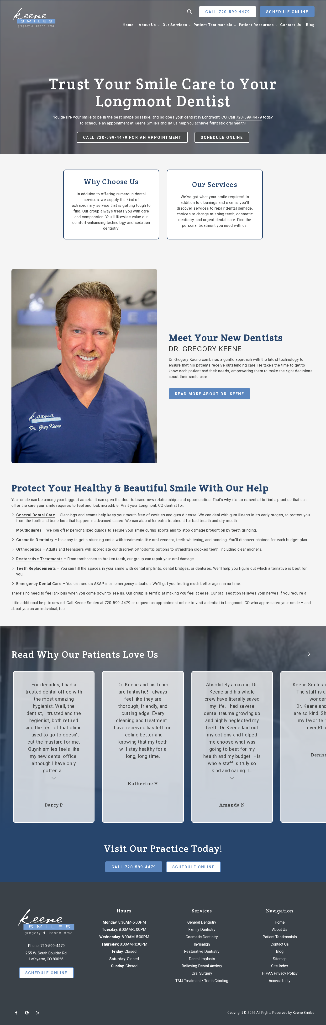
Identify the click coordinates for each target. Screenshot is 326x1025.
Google (27, 1012)
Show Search (189, 12)
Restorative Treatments (39, 559)
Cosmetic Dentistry (34, 540)
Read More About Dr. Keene (209, 394)
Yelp (37, 1012)
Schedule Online (287, 12)
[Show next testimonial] (309, 654)
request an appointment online (163, 603)
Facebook (16, 1012)
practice (284, 499)
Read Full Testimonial (54, 778)
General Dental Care (35, 515)
